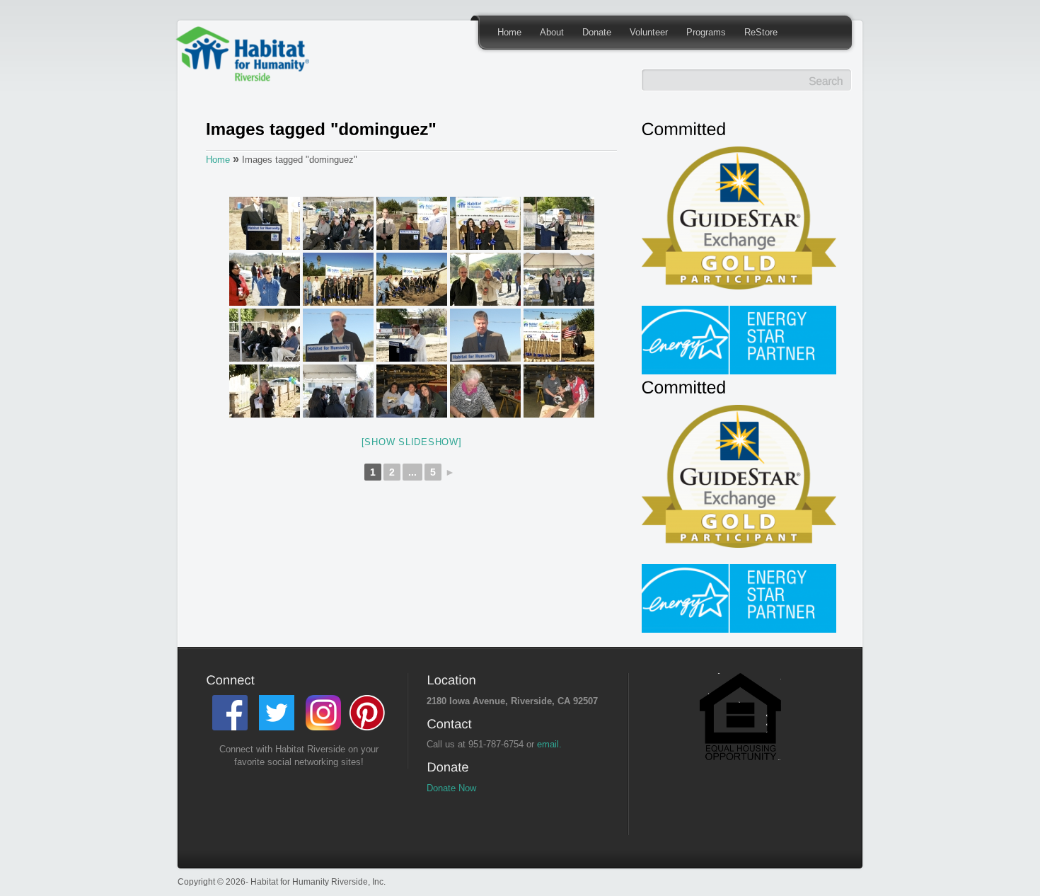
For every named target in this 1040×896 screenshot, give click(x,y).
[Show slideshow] (412, 442)
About (552, 32)
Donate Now (451, 788)
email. (549, 744)
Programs (706, 32)
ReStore (761, 32)
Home (509, 32)
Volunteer (649, 32)
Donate (596, 32)
